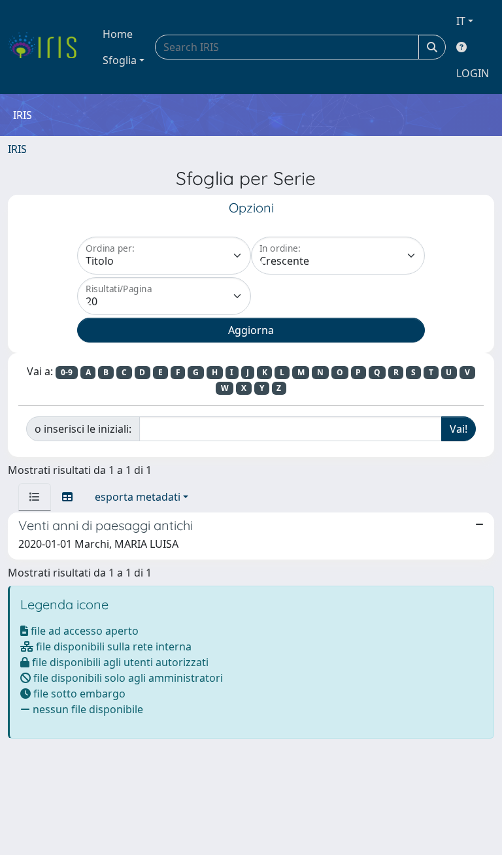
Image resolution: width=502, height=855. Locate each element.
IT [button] (460, 21)
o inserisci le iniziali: (83, 429)
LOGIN (472, 73)
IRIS (17, 149)
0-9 (67, 372)
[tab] (34, 497)
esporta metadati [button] (137, 497)
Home (118, 34)
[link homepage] (47, 47)
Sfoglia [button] (120, 60)
